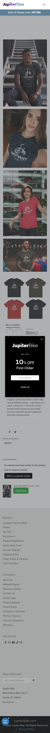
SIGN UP (25, 387)
